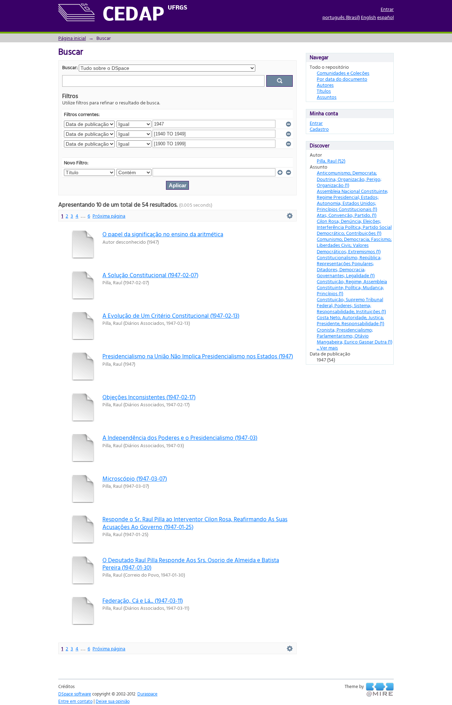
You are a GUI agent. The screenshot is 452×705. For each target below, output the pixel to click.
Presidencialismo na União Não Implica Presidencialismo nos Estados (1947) (197, 356)
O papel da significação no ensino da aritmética (162, 234)
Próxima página (109, 215)
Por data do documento (342, 79)
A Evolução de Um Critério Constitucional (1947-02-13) (170, 315)
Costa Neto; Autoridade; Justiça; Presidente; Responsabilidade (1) (350, 320)
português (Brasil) (341, 17)
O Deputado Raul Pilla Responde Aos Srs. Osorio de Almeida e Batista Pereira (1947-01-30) (190, 563)
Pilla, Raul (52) (331, 160)
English (368, 17)
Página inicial (72, 38)
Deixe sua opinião (113, 701)
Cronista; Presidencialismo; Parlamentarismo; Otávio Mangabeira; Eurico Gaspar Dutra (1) (354, 335)
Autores (325, 85)
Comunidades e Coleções (343, 73)
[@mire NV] (380, 689)
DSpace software (74, 693)
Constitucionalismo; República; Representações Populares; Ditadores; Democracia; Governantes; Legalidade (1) (349, 266)
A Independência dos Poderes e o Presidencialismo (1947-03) (179, 437)
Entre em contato (75, 701)
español (385, 17)
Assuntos (327, 97)
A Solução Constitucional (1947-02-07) (150, 275)
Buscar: (70, 67)
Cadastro (319, 129)
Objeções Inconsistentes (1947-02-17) (149, 397)
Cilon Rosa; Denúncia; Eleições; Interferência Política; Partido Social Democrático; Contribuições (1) (354, 227)
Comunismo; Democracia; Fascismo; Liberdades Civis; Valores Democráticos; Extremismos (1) (354, 245)
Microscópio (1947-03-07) (134, 478)
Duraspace (147, 693)
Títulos (324, 91)
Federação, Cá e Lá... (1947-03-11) (142, 600)
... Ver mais (327, 347)
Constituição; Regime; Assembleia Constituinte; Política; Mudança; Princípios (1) (352, 287)
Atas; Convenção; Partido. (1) (346, 215)
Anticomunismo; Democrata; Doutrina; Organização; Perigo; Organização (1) (349, 178)
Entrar (387, 9)
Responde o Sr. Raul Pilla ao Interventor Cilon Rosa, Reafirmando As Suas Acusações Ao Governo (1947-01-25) (194, 523)
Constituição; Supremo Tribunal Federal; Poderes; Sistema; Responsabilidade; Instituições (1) (351, 305)
